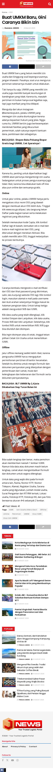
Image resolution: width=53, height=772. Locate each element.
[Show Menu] (3, 4)
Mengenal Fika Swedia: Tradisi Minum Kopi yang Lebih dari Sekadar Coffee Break (31, 667)
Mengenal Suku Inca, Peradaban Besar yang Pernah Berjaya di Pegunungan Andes (31, 569)
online (6, 514)
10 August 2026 (38, 685)
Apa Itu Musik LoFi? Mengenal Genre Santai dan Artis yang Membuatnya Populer (33, 583)
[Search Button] (49, 4)
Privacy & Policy (18, 746)
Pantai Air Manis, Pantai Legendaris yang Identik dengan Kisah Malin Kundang (33, 653)
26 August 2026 (22, 618)
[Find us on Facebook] (2, 760)
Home (4, 12)
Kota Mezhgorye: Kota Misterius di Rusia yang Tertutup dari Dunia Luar (33, 544)
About (5, 746)
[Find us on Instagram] (17, 760)
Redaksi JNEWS (12, 28)
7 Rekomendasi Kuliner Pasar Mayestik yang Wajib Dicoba (31, 680)
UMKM (26, 514)
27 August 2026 (22, 561)
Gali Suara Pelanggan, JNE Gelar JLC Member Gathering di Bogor (33, 556)
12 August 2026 (38, 645)
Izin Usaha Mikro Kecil (27, 510)
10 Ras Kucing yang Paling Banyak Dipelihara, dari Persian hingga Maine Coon (33, 693)
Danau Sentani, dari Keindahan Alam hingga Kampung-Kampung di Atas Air (33, 638)
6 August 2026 (38, 700)
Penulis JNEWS (24, 645)
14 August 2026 (38, 674)
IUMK (11, 510)
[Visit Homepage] (26, 4)
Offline (43, 510)
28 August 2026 (22, 549)
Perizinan (16, 514)
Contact (33, 746)
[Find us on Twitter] (7, 760)
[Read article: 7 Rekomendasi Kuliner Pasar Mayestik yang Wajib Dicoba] (9, 682)
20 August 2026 (38, 659)
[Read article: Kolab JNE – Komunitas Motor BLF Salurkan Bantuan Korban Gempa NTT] (7, 598)
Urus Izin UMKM (10, 518)
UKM (11, 12)
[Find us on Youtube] (12, 760)
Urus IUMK (37, 514)
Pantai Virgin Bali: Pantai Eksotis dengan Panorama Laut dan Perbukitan (31, 612)
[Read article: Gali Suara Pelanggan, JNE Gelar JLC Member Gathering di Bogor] (7, 557)
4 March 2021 (29, 28)
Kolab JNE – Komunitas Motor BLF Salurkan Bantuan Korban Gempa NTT (31, 598)
